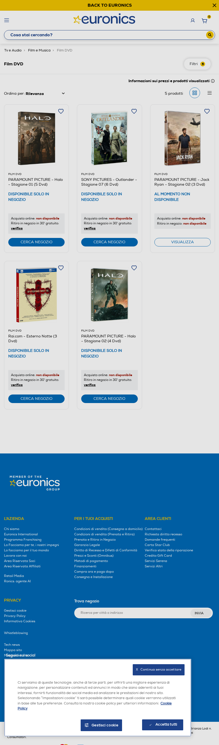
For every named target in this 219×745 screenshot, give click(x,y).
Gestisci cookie (105, 725)
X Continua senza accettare (158, 670)
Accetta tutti (166, 724)
